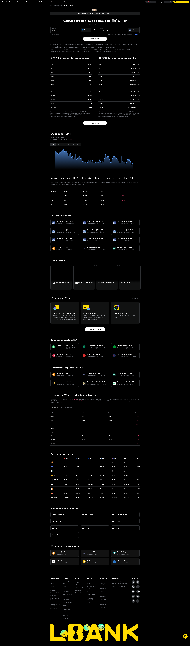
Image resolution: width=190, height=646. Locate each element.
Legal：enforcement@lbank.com (120, 586)
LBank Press (53, 602)
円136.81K (126, 475)
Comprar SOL (103, 599)
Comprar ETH (103, 591)
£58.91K (138, 462)
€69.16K (90, 462)
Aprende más (136, 298)
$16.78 (65, 479)
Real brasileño (56, 535)
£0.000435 (139, 497)
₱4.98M (102, 462)
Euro (83, 521)
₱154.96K (102, 466)
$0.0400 (114, 488)
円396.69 (126, 479)
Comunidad (53, 595)
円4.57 (125, 488)
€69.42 (89, 471)
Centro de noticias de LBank (55, 605)
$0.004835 (78, 484)
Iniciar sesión (168, 1)
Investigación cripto (67, 602)
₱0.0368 (102, 497)
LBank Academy (66, 597)
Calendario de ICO (67, 599)
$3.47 (113, 479)
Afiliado (77, 584)
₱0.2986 (102, 484)
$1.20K (114, 475)
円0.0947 (126, 497)
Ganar (47, 1)
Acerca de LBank (54, 581)
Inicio (51, 5)
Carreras (52, 583)
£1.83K (138, 466)
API (88, 591)
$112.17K (114, 462)
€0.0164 (90, 493)
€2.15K (89, 466)
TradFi (54, 1)
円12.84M (126, 462)
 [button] (146, 1)
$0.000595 (78, 497)
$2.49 (77, 479)
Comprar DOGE (103, 607)
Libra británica (116, 528)
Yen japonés (85, 528)
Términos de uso (54, 586)
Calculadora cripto (58, 5)
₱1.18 (101, 493)
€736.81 (90, 475)
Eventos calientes (62, 1)
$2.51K (77, 466)
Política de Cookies (55, 592)
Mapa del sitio (53, 608)
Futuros (34, 1)
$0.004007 (66, 497)
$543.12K (66, 462)
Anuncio (89, 583)
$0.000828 (114, 497)
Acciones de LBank (67, 594)
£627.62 (138, 475)
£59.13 (138, 471)
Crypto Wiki (65, 615)
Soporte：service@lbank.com (119, 581)
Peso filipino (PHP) (87, 514)
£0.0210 (138, 488)
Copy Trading (66, 591)
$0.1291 (65, 493)
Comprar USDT (103, 594)
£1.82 (138, 479)
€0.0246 (90, 488)
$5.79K (65, 475)
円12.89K (126, 471)
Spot (41, 1)
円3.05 (125, 493)
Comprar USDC (103, 596)
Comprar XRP (103, 602)
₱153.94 (102, 479)
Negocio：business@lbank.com (119, 583)
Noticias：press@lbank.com (118, 589)
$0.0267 (114, 493)
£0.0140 (138, 493)
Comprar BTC (103, 588)
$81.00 (77, 471)
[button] (89, 29)
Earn (64, 589)
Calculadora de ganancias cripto (67, 612)
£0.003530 (139, 484)
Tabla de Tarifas (91, 594)
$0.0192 (78, 493)
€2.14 (89, 479)
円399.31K (126, 466)
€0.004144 (90, 484)
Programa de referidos (78, 581)
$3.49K (114, 466)
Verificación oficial (91, 589)
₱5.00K (101, 471)
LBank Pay (65, 618)
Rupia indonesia (56, 521)
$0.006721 (114, 484)
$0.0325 (65, 484)
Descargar (89, 581)
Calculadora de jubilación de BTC (67, 608)
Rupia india (55, 528)
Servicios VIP (78, 592)
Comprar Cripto (16, 1)
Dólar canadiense (117, 521)
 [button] (154, 1)
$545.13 (65, 471)
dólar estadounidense (58, 514)
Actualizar (136, 34)
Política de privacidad (53, 589)
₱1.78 (101, 488)
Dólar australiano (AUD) (119, 514)
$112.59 (114, 471)
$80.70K (78, 462)
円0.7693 (126, 484)
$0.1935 (65, 488)
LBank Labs (78, 590)
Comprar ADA (103, 604)
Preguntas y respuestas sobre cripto (104, 585)
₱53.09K (102, 475)
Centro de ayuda (91, 586)
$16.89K (65, 466)
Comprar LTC (103, 610)
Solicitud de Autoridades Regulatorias (90, 598)
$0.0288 (78, 488)
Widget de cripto (91, 602)
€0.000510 (90, 497)
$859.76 (78, 475)
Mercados (26, 1)
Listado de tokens (79, 587)
